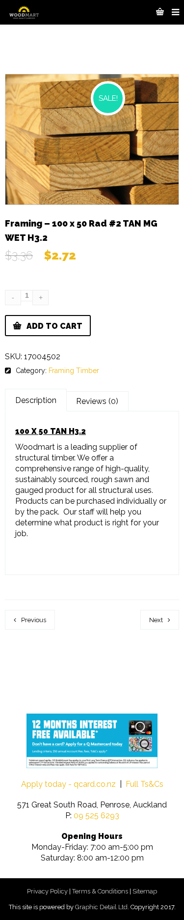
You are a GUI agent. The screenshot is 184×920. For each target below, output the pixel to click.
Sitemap (144, 891)
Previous (33, 620)
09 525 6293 (96, 815)
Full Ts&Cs (144, 784)
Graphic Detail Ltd (101, 907)
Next (156, 620)
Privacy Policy (47, 891)
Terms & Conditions (100, 891)
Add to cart (54, 326)
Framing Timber (74, 370)
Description (35, 400)
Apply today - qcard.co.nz (68, 784)
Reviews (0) (97, 401)
